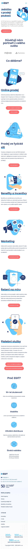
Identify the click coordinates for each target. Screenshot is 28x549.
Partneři (3, 521)
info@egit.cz (5, 477)
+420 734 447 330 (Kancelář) (9, 479)
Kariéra (3, 524)
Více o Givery (14, 112)
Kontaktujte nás (14, 257)
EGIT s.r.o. (20, 545)
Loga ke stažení (5, 527)
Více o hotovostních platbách (14, 368)
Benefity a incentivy (6, 504)
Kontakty (3, 516)
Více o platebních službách (14, 364)
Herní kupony (4, 496)
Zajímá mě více (6, 31)
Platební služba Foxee (6, 507)
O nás (2, 519)
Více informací (14, 165)
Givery (2, 499)
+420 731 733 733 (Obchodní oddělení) (12, 481)
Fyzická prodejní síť (6, 501)
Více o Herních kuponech (14, 108)
